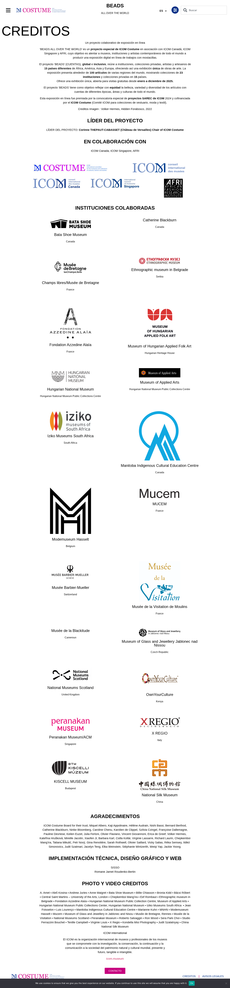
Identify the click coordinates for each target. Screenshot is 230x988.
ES (161, 11)
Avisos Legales (213, 976)
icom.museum (115, 958)
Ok (191, 983)
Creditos (189, 976)
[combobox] (204, 10)
